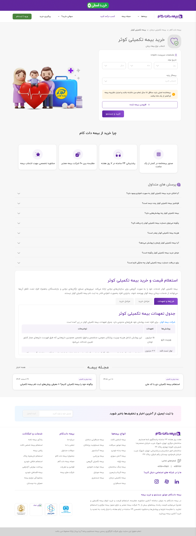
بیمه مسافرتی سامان (94, 439)
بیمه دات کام (175, 30)
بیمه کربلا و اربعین (117, 472)
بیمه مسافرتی (119, 483)
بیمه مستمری (98, 478)
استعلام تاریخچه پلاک (32, 456)
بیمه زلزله (121, 461)
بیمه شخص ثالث (118, 439)
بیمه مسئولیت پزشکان (94, 445)
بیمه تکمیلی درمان (158, 30)
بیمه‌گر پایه (171, 76)
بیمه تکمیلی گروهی (95, 461)
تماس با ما (69, 445)
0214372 (177, 466)
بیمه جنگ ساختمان (117, 467)
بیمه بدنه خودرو (118, 450)
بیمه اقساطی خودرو (33, 472)
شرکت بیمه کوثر (167, 322)
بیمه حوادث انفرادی (95, 467)
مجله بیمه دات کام (66, 461)
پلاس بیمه (37, 450)
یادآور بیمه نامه (35, 439)
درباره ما (70, 439)
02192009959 (163, 466)
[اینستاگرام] (157, 481)
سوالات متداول (67, 450)
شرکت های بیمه (67, 472)
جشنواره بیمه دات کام (64, 456)
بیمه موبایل (99, 472)
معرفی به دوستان (34, 483)
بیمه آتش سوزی (118, 456)
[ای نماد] (36, 509)
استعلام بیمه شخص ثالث (31, 445)
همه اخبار (20, 367)
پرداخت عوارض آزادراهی (32, 467)
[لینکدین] (177, 481)
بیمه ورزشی (98, 456)
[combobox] (166, 65)
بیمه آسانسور (98, 450)
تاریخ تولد (172, 60)
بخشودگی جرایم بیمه (33, 478)
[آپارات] (167, 481)
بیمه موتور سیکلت (117, 445)
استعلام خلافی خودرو (33, 461)
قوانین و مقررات (67, 467)
